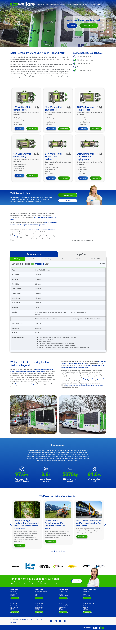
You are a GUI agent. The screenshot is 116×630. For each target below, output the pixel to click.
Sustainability (54, 4)
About (69, 4)
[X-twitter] (65, 621)
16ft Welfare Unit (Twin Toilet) (22, 155)
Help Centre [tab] (82, 254)
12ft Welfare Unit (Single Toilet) (22, 108)
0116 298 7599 (63, 598)
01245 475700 (14, 598)
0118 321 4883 (14, 612)
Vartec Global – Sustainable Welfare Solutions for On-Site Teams (24, 524)
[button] (11, 412)
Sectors (62, 4)
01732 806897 (87, 598)
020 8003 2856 (39, 598)
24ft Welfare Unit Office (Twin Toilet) (53, 156)
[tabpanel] (58, 304)
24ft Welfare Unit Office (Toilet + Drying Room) (85, 156)
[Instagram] (56, 621)
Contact (84, 4)
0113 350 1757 (63, 612)
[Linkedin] (60, 621)
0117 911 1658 (39, 612)
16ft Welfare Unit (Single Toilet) (85, 108)
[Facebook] (51, 621)
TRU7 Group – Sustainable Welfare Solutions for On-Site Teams (57, 523)
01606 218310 (87, 612)
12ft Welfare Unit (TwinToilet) (53, 108)
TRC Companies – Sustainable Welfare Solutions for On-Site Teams (86, 524)
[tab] (17, 259)
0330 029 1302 (96, 4)
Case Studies (77, 4)
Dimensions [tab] (34, 254)
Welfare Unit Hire (43, 4)
